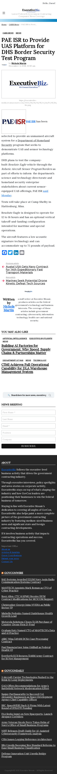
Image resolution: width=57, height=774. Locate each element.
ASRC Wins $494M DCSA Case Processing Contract (24, 640)
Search (50, 396)
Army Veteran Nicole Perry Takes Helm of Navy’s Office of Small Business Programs (25, 723)
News (5, 341)
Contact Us (7, 561)
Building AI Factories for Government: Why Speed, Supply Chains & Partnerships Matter (26, 349)
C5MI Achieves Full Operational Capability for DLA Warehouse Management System (25, 368)
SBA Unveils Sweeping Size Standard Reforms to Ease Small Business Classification (28, 746)
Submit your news (10, 558)
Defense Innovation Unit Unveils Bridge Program (23, 755)
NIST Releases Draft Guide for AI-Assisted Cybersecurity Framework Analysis (25, 732)
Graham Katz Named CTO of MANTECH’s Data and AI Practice (28, 632)
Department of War (13, 360)
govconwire (13, 572)
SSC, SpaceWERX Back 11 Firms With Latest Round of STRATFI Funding (25, 707)
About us (5, 549)
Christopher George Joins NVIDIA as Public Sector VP (25, 606)
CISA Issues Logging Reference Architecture (26, 739)
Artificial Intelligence (15, 338)
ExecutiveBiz (8, 469)
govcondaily (14, 670)
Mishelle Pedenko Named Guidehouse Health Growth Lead (27, 614)
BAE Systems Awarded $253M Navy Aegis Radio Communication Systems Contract (28, 581)
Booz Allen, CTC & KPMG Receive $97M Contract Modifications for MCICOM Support (27, 597)
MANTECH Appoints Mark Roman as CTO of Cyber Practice (26, 589)
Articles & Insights (10, 552)
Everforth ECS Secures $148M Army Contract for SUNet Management (27, 657)
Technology (39, 360)
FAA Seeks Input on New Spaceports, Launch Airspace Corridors (26, 715)
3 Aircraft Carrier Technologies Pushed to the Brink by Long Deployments (27, 678)
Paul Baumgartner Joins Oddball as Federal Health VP (25, 648)
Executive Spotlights (40, 338)
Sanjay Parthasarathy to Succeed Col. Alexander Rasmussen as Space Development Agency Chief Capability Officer (26, 697)
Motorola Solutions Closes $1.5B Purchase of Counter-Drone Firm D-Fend (26, 623)
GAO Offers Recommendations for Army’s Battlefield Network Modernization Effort (25, 687)
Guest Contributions (11, 555)
